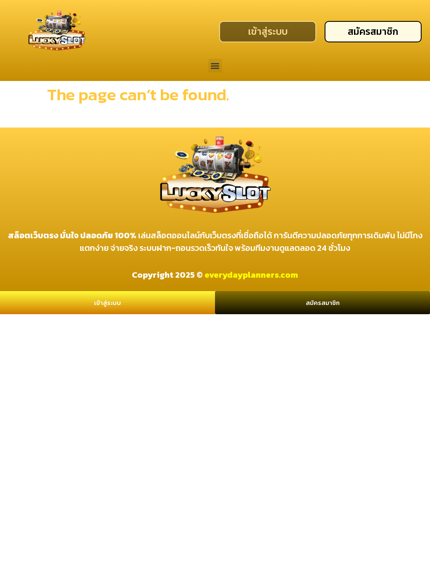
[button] (215, 66)
